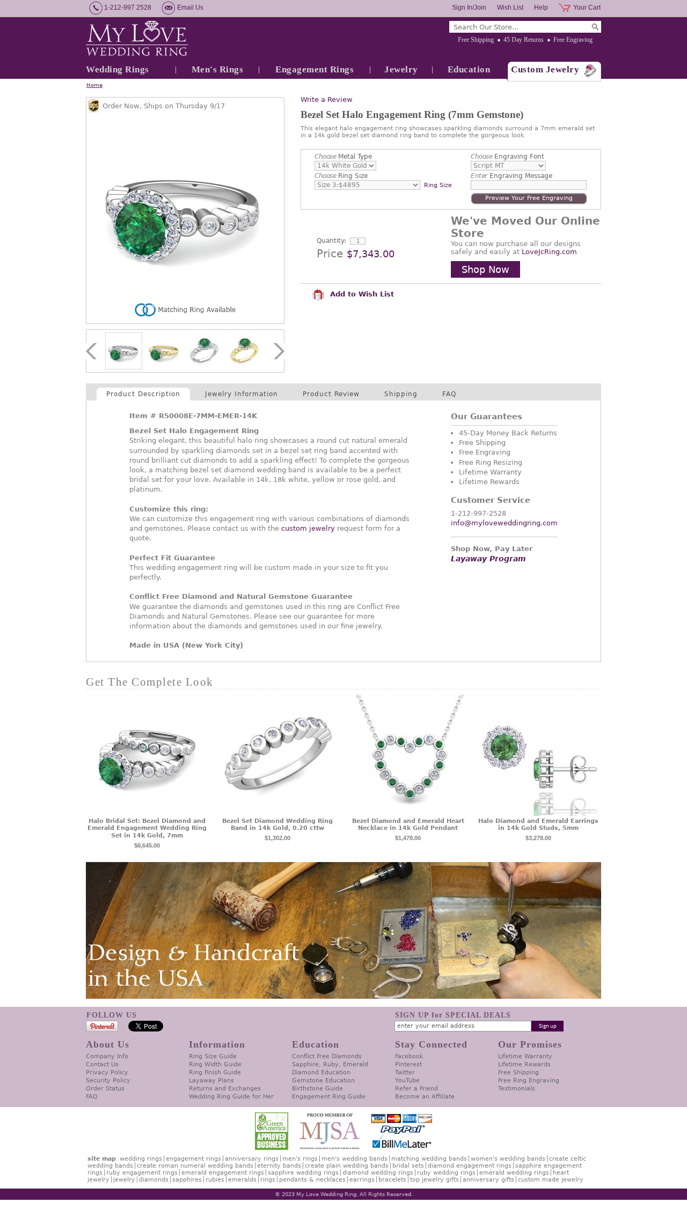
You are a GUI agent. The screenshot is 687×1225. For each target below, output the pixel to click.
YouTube (407, 1080)
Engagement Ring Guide (329, 1096)
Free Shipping (476, 39)
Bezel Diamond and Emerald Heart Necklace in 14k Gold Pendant (408, 825)
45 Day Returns (523, 39)
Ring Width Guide (215, 1064)
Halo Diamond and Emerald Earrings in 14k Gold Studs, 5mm (538, 825)
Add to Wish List (360, 294)
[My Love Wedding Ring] (137, 39)
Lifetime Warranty (525, 1056)
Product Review (331, 394)
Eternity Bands (279, 1165)
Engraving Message (511, 176)
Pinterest (408, 1064)
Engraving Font (507, 156)
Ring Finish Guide (215, 1072)
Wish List (510, 7)
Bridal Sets (408, 1165)
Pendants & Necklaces (312, 1179)
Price (330, 253)
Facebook (409, 1056)
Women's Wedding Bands (508, 1158)
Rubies (215, 1179)
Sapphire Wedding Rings (303, 1172)
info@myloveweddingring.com (504, 523)
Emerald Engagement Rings (222, 1172)
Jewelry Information (241, 394)
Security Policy (108, 1080)
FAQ (449, 394)
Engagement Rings (314, 69)
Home (94, 85)
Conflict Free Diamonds (327, 1056)
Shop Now (485, 269)
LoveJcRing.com (549, 252)
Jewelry (401, 69)
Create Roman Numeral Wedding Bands (195, 1165)
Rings (267, 1179)
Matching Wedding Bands (429, 1158)
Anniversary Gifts (488, 1179)
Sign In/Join (469, 7)
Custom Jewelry (545, 69)
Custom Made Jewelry (550, 1179)
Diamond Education (321, 1072)
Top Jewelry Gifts (434, 1179)
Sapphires (187, 1179)
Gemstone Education (323, 1080)
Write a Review (327, 99)
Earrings (362, 1179)
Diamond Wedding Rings (377, 1172)
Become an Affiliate (425, 1096)
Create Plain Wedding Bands (347, 1165)
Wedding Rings (117, 69)
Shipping (401, 394)
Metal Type (343, 156)
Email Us (190, 7)
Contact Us (102, 1064)
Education (469, 69)
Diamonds (154, 1179)
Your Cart (587, 7)
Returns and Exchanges (225, 1088)
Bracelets (392, 1179)
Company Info (107, 1056)
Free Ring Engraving (528, 1080)
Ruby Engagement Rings (142, 1172)
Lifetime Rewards (524, 1064)
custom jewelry (308, 528)
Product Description (143, 394)
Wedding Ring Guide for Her (231, 1096)
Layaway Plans (211, 1080)
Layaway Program (488, 558)
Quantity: (331, 240)
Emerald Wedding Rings (514, 1172)
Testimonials (516, 1088)
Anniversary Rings (252, 1158)
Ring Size (341, 176)
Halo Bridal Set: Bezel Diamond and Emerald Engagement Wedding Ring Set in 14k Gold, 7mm (147, 829)
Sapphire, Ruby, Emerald (330, 1064)
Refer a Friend (416, 1088)
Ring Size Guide (213, 1056)
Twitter (405, 1072)
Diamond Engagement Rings (469, 1165)
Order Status (105, 1088)
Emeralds (242, 1179)
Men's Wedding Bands (354, 1158)
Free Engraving (573, 39)
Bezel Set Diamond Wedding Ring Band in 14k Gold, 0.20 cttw (277, 825)
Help (541, 7)
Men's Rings (218, 69)
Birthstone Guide (317, 1088)
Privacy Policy (107, 1072)
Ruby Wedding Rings (446, 1172)
